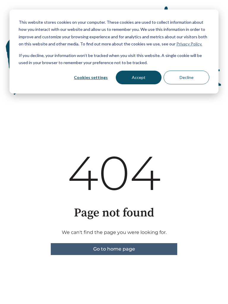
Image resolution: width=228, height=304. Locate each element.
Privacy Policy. (189, 43)
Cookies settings (91, 77)
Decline (187, 77)
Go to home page (114, 249)
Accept (138, 77)
